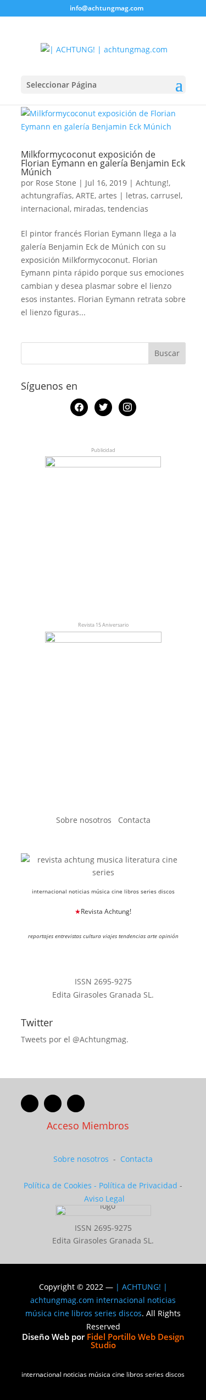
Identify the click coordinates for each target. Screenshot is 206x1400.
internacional (45, 208)
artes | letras (122, 195)
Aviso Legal (104, 1198)
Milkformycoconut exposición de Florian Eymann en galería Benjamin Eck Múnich (103, 163)
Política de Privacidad (138, 1185)
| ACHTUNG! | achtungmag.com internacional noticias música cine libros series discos (100, 1299)
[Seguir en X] (53, 1103)
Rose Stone (56, 182)
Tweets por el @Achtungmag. (75, 1039)
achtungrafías (46, 195)
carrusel (166, 195)
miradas (89, 208)
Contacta (134, 820)
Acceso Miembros (88, 1125)
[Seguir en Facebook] (29, 1103)
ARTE (85, 195)
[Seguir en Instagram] (76, 1103)
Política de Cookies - (61, 1185)
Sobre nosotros (85, 820)
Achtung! (152, 182)
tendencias (128, 208)
